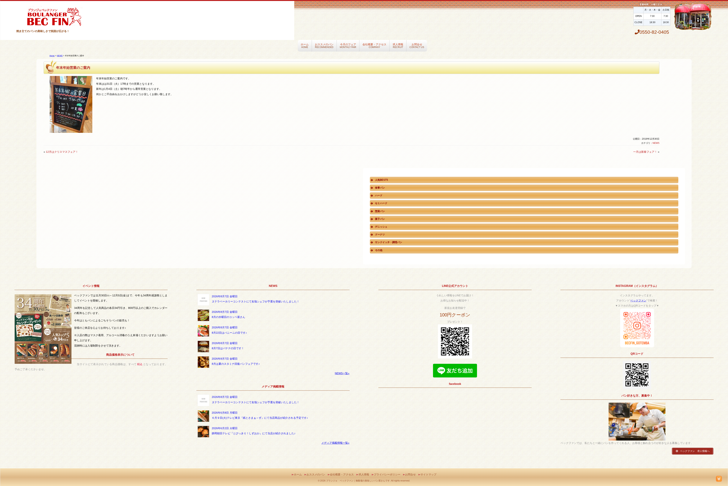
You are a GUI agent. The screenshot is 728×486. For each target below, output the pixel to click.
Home (52, 56)
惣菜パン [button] (380, 211)
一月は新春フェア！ (645, 151)
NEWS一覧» (342, 373)
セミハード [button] (381, 203)
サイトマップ (428, 474)
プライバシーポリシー (387, 474)
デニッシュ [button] (381, 226)
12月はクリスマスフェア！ (62, 151)
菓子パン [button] (380, 219)
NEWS (60, 56)
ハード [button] (378, 195)
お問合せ (417, 45)
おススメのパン (324, 45)
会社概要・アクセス (374, 45)
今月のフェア (348, 45)
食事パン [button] (380, 187)
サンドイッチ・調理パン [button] (388, 242)
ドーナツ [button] (380, 234)
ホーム (305, 45)
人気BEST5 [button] (381, 179)
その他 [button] (378, 250)
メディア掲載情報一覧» (335, 442)
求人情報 (398, 45)
